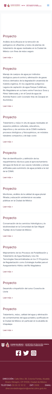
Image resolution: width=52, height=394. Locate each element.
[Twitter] (26, 353)
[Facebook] (18, 353)
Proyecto (9, 36)
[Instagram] (34, 353)
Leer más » (8, 57)
